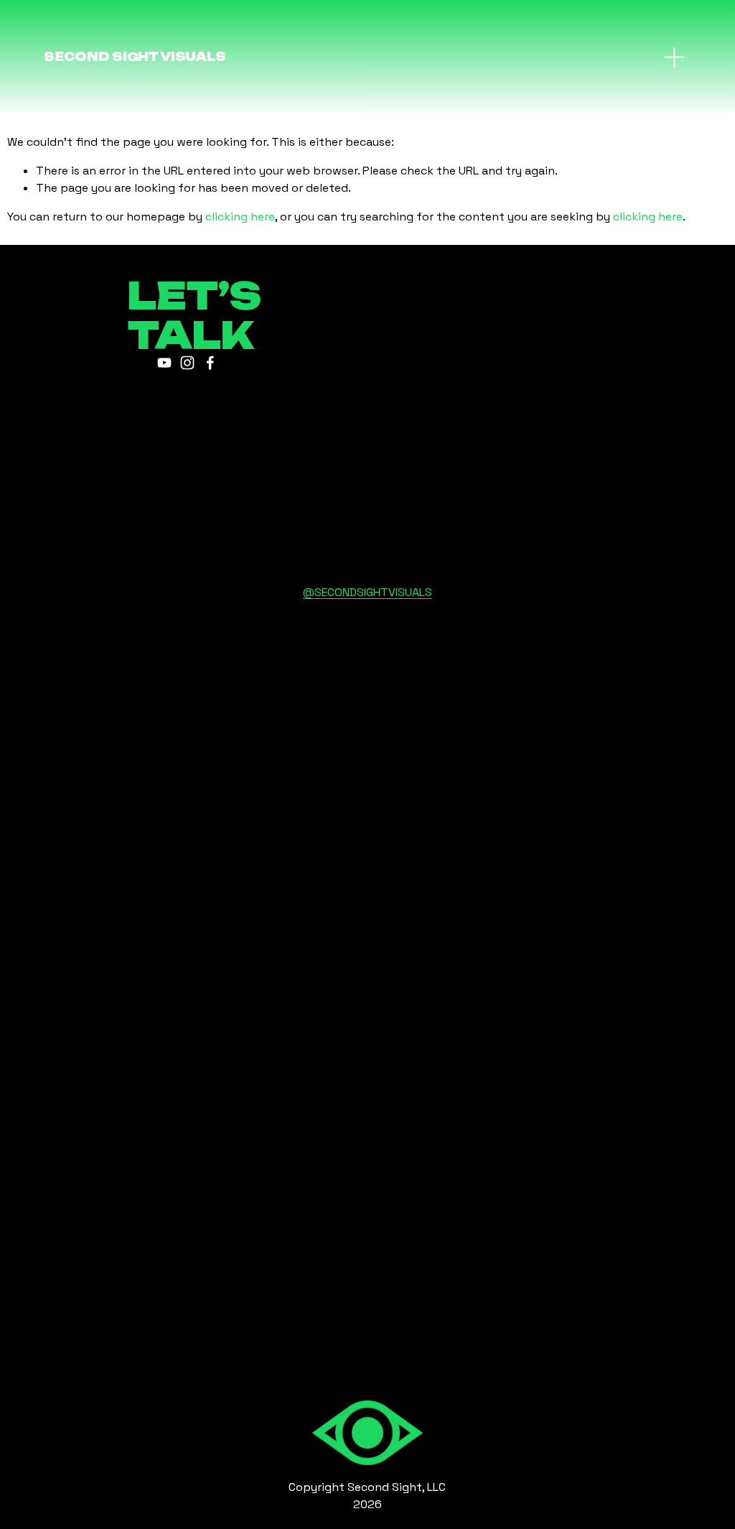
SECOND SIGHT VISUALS (135, 57)
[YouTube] (164, 362)
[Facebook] (210, 362)
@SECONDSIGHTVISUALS (367, 592)
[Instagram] (187, 362)
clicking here (240, 216)
